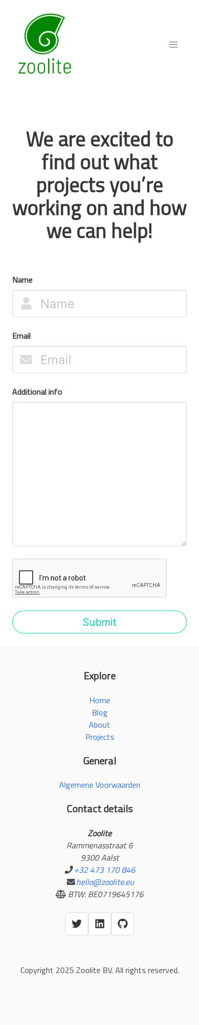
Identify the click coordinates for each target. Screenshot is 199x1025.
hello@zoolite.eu (105, 882)
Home (99, 700)
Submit (99, 622)
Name (22, 279)
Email (21, 335)
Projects (99, 737)
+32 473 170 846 (104, 870)
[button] (173, 45)
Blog (100, 712)
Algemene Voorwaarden (99, 785)
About (99, 724)
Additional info (37, 391)
